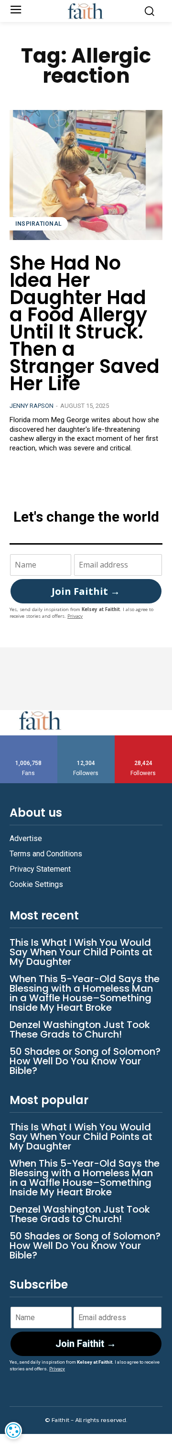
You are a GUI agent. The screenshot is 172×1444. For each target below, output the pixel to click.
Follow (86, 739)
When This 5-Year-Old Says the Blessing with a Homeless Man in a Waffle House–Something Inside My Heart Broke (85, 993)
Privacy (75, 616)
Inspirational (38, 223)
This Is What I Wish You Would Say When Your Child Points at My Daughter (81, 952)
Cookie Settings (36, 884)
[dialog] (13, 1430)
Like (28, 739)
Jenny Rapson (32, 405)
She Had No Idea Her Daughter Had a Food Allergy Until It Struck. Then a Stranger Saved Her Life (85, 323)
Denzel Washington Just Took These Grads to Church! (80, 1029)
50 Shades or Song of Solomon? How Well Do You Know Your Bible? (85, 1061)
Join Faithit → (86, 591)
